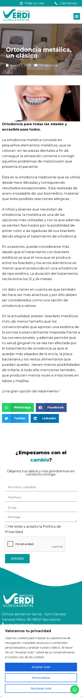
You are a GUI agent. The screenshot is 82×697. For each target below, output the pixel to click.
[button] (76, 16)
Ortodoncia (48, 65)
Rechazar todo (41, 688)
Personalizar (41, 678)
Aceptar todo (41, 667)
